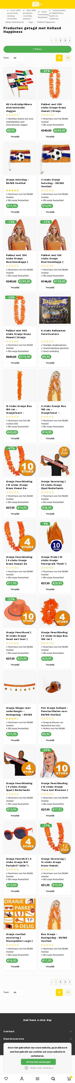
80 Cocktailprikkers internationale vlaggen (19, 107)
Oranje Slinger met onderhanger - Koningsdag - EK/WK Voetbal (19, 712)
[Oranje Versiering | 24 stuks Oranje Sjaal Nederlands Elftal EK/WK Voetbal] (55, 461)
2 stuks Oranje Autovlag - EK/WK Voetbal (52, 183)
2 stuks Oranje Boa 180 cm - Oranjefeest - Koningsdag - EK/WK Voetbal (54, 410)
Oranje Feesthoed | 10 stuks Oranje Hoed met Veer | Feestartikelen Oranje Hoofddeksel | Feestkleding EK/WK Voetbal (19, 636)
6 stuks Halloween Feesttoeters (53, 332)
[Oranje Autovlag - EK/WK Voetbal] (19, 159)
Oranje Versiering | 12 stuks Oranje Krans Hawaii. (53, 862)
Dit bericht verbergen (38, 1062)
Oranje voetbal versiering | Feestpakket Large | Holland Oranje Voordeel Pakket (19, 938)
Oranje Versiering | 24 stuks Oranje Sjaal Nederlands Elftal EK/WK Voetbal (55, 485)
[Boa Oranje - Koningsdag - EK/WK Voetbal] (55, 914)
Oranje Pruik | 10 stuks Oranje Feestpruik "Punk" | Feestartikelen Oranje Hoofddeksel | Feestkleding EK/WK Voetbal (54, 561)
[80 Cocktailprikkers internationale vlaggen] (19, 84)
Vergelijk (15, 136)
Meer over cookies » (42, 1068)
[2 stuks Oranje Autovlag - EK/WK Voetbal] (55, 159)
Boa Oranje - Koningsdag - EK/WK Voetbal (54, 937)
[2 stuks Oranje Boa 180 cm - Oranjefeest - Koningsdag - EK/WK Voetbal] (55, 385)
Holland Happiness (46, 22)
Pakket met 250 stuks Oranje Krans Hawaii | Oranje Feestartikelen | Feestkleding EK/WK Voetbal (54, 108)
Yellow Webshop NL (14, 22)
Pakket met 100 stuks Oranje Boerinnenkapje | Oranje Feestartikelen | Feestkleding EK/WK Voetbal (54, 259)
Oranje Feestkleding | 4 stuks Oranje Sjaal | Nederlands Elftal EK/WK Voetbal (20, 787)
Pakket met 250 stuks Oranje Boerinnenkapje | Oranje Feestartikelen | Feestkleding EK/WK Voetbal (19, 259)
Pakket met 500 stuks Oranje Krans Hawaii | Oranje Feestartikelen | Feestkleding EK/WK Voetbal (19, 334)
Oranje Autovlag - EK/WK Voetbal (17, 181)
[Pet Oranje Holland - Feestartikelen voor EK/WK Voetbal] (55, 687)
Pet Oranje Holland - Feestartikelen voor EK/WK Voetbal (54, 711)
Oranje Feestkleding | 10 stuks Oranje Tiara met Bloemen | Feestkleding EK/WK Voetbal (54, 787)
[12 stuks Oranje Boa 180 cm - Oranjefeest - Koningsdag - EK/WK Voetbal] (19, 385)
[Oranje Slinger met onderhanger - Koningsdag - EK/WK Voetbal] (19, 687)
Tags (30, 22)
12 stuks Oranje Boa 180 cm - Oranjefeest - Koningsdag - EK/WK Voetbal (19, 410)
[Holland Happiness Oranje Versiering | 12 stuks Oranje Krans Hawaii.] (55, 838)
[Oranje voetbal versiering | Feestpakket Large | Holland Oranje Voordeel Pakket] (19, 914)
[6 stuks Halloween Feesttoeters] (55, 310)
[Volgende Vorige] (70, 40)
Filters (38, 49)
